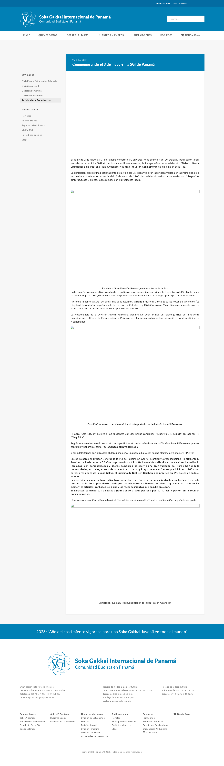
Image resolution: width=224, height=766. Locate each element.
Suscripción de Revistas (124, 721)
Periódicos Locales (32, 135)
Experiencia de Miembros (155, 725)
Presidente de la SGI (30, 725)
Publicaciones (143, 35)
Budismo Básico (58, 718)
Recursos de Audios (153, 721)
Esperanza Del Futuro (33, 125)
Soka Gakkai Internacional (33, 721)
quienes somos (47, 35)
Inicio (26, 35)
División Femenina (32, 90)
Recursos (166, 35)
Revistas (26, 116)
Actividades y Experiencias (36, 100)
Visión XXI (27, 130)
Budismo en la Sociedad (62, 721)
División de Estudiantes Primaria (39, 81)
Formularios (149, 718)
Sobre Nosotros (28, 718)
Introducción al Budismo (155, 729)
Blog (24, 139)
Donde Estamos (28, 729)
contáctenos (180, 3)
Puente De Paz (30, 120)
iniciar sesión (163, 3)
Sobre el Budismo (78, 35)
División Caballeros (32, 95)
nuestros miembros (111, 35)
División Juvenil (30, 86)
